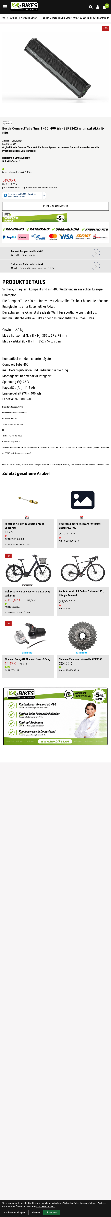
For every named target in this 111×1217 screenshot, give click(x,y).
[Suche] (90, 6)
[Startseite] (3, 18)
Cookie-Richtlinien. (45, 1206)
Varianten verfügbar (19, 544)
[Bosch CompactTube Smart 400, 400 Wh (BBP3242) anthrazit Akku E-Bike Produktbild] (55, 67)
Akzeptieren (51, 1212)
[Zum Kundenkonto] (97, 6)
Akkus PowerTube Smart (23, 17)
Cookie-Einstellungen (14, 1212)
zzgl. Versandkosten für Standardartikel (39, 187)
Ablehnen (35, 1212)
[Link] (5, 6)
